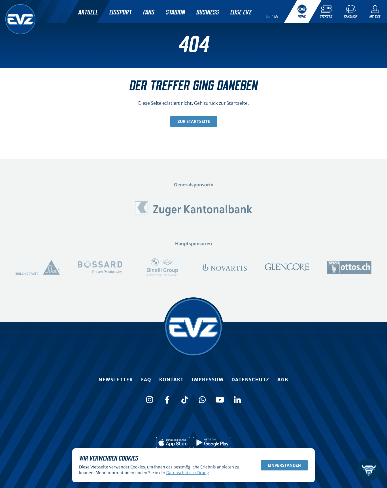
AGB (282, 379)
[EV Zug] (20, 19)
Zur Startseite (193, 121)
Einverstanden (284, 465)
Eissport (120, 12)
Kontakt (171, 379)
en (276, 16)
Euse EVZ (240, 12)
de (268, 16)
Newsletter (116, 379)
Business (207, 12)
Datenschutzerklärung (187, 472)
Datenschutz (250, 379)
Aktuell (88, 12)
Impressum (207, 379)
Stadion (175, 12)
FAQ (146, 379)
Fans (148, 12)
